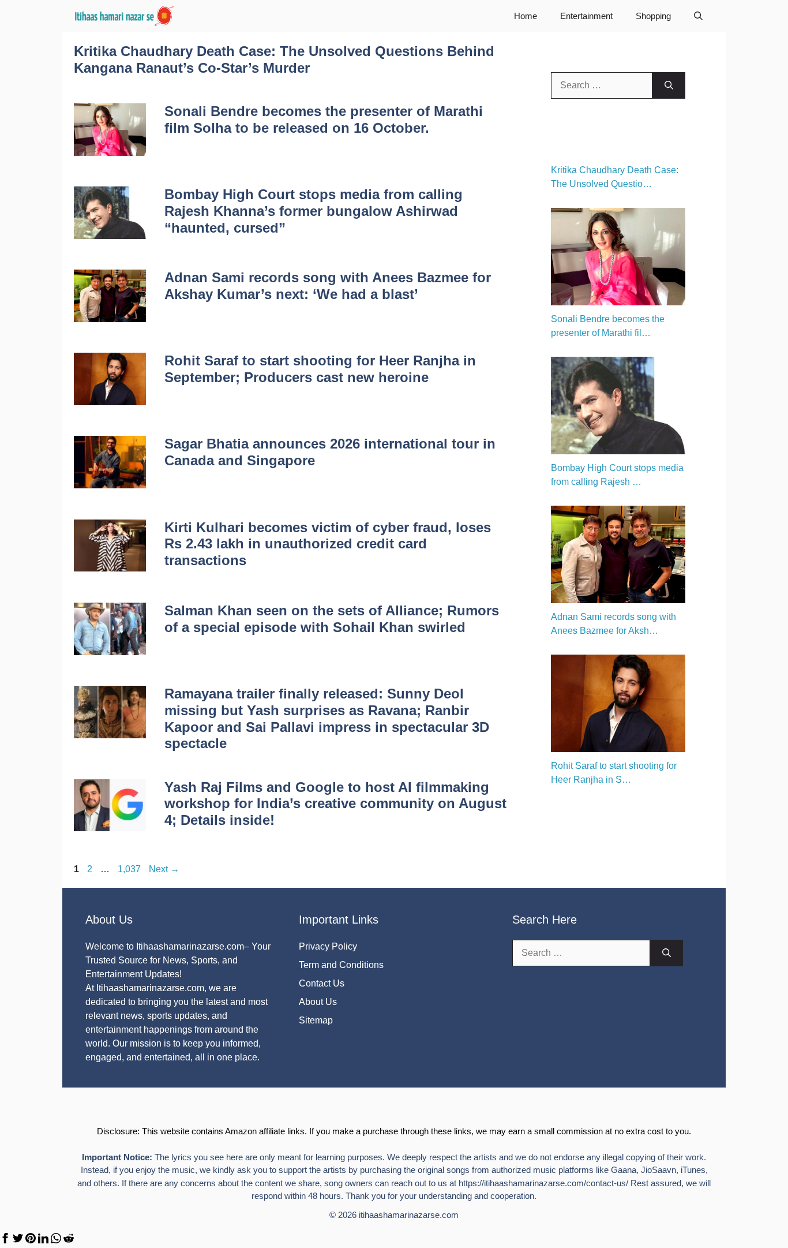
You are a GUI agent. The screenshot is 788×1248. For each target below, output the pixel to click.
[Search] (668, 85)
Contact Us (321, 983)
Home (525, 16)
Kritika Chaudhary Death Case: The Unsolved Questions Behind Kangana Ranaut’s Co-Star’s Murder (284, 59)
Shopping (653, 16)
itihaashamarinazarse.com (409, 1215)
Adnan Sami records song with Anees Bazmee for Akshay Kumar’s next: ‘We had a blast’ (327, 286)
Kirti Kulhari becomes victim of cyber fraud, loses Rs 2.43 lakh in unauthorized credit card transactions (327, 544)
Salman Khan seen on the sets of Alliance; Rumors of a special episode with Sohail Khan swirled (331, 619)
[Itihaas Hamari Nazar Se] (125, 16)
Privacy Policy (328, 946)
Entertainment (586, 16)
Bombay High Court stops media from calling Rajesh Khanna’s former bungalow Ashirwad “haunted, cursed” (313, 211)
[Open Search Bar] (698, 16)
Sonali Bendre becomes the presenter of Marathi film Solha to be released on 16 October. (323, 119)
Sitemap (316, 1020)
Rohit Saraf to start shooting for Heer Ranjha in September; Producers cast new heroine (320, 369)
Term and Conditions (341, 965)
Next (164, 869)
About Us (318, 1002)
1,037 (129, 869)
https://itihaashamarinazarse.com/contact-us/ (543, 1183)
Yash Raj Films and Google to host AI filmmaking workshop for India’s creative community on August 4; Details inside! (335, 803)
